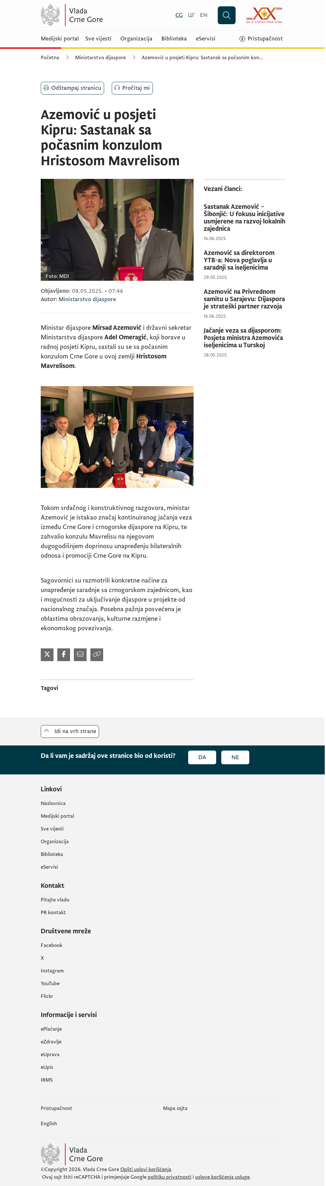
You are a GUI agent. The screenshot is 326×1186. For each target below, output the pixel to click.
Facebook (51, 945)
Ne (235, 757)
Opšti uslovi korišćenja (145, 1169)
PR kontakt (53, 912)
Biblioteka (174, 39)
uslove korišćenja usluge (222, 1177)
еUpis (47, 1067)
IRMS (47, 1080)
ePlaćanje (51, 1029)
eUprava (50, 1054)
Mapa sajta (175, 1108)
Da (202, 757)
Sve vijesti (98, 39)
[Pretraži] (227, 15)
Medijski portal (60, 39)
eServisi (206, 39)
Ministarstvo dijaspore (100, 57)
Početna (50, 57)
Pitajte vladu (55, 900)
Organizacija (136, 39)
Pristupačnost (56, 1108)
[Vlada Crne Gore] (103, 15)
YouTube (50, 983)
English (49, 1123)
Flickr (47, 996)
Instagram (52, 971)
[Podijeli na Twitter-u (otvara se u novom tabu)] (47, 654)
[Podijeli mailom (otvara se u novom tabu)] (80, 654)
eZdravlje (51, 1042)
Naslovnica (53, 803)
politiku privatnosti (169, 1177)
